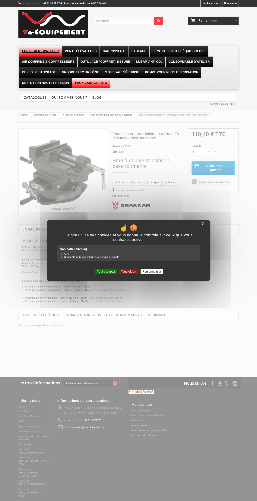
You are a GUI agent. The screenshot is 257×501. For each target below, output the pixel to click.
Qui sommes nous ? (69, 97)
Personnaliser (151, 271)
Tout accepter (106, 271)
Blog (96, 97)
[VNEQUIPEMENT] (53, 24)
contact (214, 104)
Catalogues (35, 97)
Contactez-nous (211, 3)
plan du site (227, 104)
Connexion (230, 3)
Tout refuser (129, 271)
